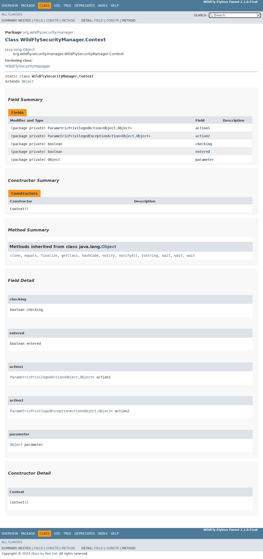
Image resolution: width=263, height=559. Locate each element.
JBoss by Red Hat (44, 553)
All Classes (12, 14)
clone (15, 255)
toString (150, 255)
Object (28, 81)
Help (115, 5)
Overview (10, 5)
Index (103, 5)
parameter (204, 160)
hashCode (90, 255)
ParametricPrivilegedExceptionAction (84, 136)
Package (28, 5)
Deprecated (84, 5)
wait (166, 255)
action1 (202, 128)
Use (57, 5)
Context (17, 209)
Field (38, 20)
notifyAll (128, 255)
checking (203, 144)
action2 (202, 136)
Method (68, 20)
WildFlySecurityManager (27, 66)
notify (108, 255)
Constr (52, 20)
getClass (69, 255)
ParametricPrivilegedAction (74, 128)
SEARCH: (200, 15)
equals (30, 255)
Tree (67, 5)
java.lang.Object (20, 49)
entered (202, 152)
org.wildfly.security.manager (48, 32)
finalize (49, 255)
